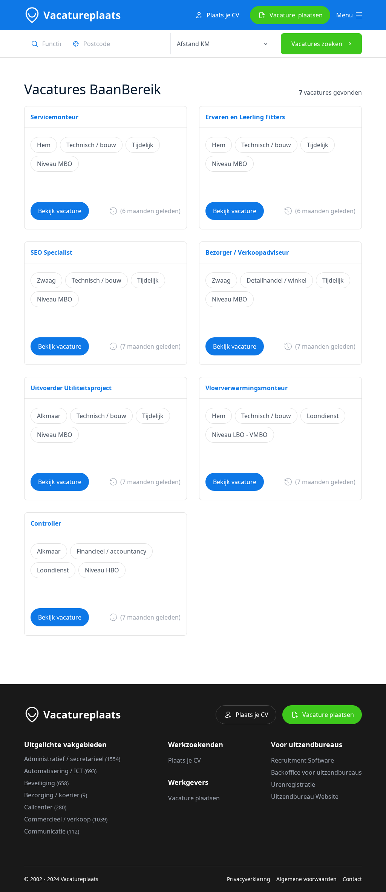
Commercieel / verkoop (65, 819)
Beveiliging (46, 783)
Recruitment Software (302, 760)
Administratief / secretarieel (72, 759)
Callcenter (45, 807)
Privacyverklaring (248, 879)
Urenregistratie (293, 784)
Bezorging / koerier (55, 795)
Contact (352, 879)
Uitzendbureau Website (305, 796)
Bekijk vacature (59, 211)
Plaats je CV (223, 15)
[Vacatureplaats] (72, 15)
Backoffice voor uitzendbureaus (316, 772)
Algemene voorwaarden (306, 879)
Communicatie (51, 831)
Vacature (296, 15)
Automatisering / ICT (60, 771)
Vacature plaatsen (328, 715)
